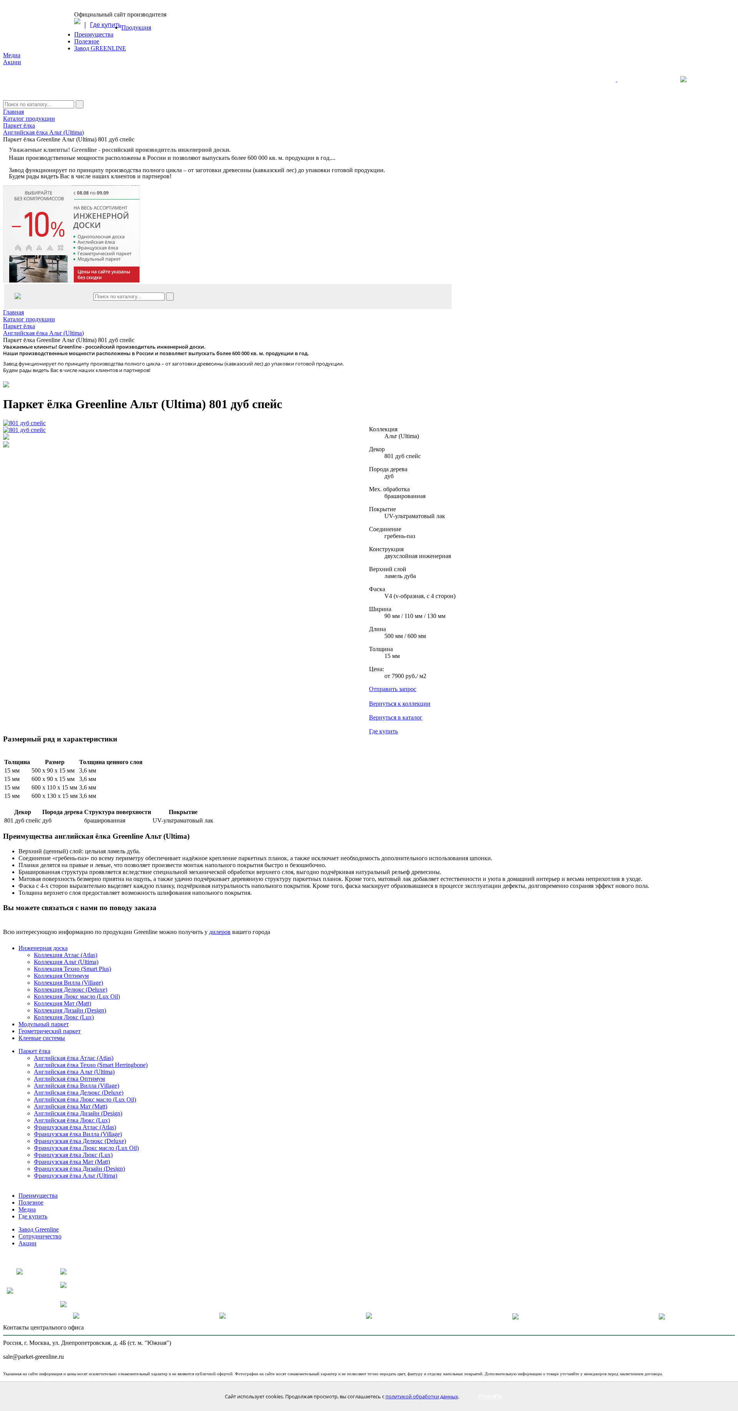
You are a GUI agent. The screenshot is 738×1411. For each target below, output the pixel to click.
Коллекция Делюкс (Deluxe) (70, 989)
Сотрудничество (40, 1236)
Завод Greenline (38, 1229)
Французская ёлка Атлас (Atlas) (75, 1127)
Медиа (11, 55)
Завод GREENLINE (100, 48)
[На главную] (641, 83)
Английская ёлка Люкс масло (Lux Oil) (85, 1099)
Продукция (136, 27)
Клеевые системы (41, 1038)
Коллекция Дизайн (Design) (70, 1010)
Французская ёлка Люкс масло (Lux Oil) (86, 1148)
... (333, 158)
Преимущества (93, 34)
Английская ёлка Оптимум (69, 1078)
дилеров (220, 932)
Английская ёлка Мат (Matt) (70, 1106)
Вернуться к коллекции (399, 703)
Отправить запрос (392, 689)
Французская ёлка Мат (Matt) (72, 1161)
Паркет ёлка (34, 1051)
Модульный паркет (43, 1024)
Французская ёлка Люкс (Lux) (73, 1155)
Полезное (86, 41)
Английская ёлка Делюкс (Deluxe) (78, 1092)
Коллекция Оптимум (61, 975)
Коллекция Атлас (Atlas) (65, 955)
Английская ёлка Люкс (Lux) (72, 1120)
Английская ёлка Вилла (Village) (76, 1085)
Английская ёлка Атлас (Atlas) (73, 1058)
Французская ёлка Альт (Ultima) (75, 1175)
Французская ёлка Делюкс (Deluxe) (80, 1141)
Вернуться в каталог (395, 717)
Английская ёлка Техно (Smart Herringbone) (91, 1065)
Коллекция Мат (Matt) (62, 1003)
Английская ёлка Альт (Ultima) (74, 1072)
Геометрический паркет (49, 1031)
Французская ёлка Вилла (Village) (78, 1134)
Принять (490, 1396)
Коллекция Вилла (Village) (68, 982)
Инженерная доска (43, 948)
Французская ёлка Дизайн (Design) (79, 1168)
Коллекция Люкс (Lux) (64, 1017)
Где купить (105, 24)
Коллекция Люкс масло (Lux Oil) (77, 996)
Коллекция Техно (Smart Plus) (72, 969)
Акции (12, 62)
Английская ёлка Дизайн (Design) (78, 1113)
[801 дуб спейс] (24, 423)
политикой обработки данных (422, 1396)
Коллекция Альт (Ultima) (66, 962)
